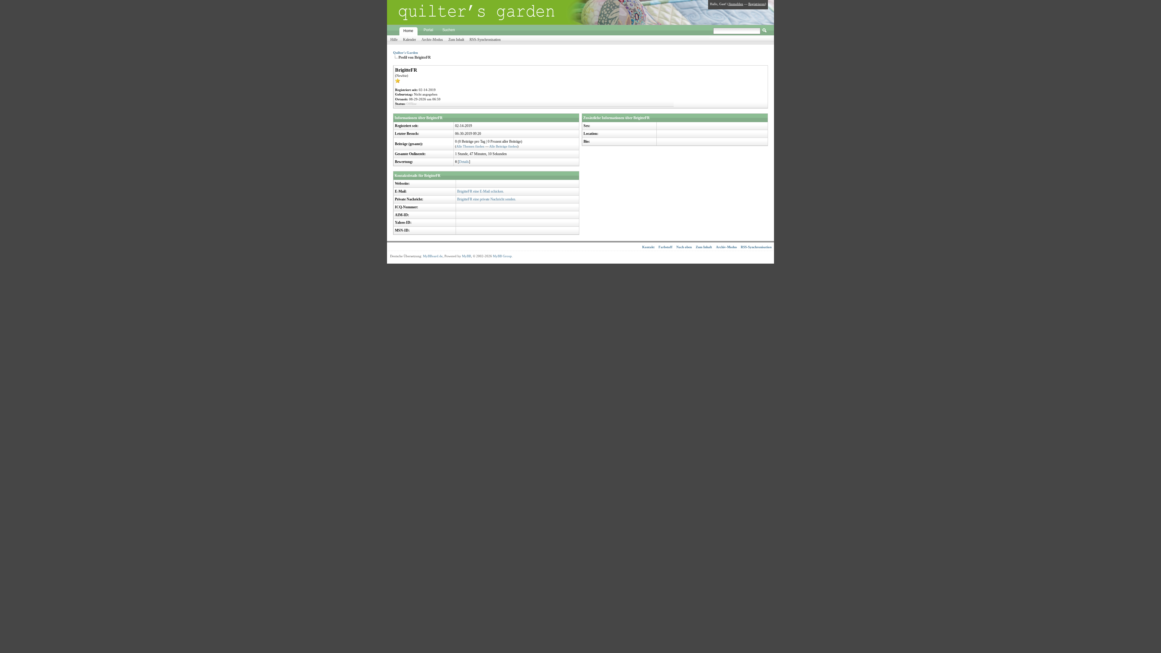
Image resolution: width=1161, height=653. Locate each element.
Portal (428, 30)
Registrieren (756, 4)
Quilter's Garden (405, 52)
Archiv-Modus (432, 39)
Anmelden (736, 4)
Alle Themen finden (470, 146)
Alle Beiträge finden (503, 146)
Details (464, 162)
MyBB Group (502, 256)
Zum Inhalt (456, 39)
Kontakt (648, 247)
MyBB (466, 256)
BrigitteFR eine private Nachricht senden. (486, 199)
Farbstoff (665, 247)
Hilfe (394, 39)
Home (408, 31)
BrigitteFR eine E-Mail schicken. (480, 191)
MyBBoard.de (433, 256)
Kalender (409, 39)
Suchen (448, 30)
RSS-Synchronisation (485, 39)
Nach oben (684, 247)
